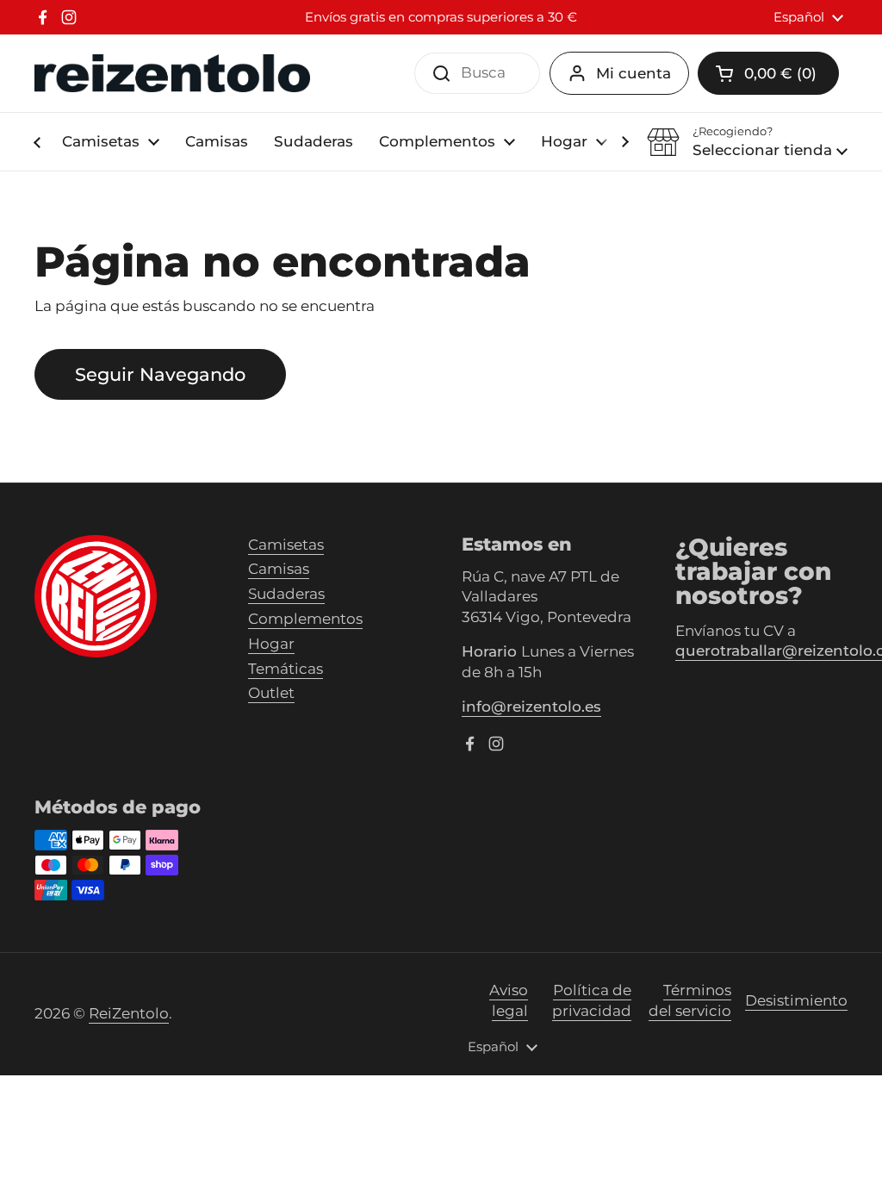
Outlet (271, 692)
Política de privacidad (591, 1000)
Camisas (278, 568)
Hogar (271, 643)
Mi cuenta (633, 73)
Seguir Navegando (160, 374)
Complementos (305, 618)
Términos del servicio (690, 1000)
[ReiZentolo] (172, 74)
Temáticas (285, 668)
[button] (747, 142)
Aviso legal (508, 1000)
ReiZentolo (129, 1013)
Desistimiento (796, 1000)
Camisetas (286, 544)
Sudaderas (286, 593)
